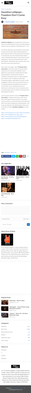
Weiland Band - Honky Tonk (22, 177)
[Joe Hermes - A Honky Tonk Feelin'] (8, 170)
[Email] (24, 156)
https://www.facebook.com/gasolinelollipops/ (14, 116)
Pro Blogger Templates (18, 388)
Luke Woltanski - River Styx (7, 194)
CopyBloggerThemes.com (15, 389)
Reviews (15, 334)
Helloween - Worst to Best (16, 300)
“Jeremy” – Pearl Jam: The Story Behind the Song (18, 314)
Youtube (3, 355)
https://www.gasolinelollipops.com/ (11, 118)
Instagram (3, 358)
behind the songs (15, 337)
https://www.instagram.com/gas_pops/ (12, 114)
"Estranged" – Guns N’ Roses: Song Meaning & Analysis (19, 307)
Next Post (26, 219)
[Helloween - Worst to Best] (4, 302)
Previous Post (5, 219)
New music (14, 152)
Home (2, 9)
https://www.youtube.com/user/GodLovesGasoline (15, 112)
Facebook (3, 350)
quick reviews (15, 340)
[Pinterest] (20, 156)
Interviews (15, 326)
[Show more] (27, 156)
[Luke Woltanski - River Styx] (8, 187)
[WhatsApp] (17, 156)
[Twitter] (13, 156)
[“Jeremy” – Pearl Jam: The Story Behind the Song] (4, 315)
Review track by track (15, 332)
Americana (8, 9)
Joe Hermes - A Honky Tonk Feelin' (7, 177)
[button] (2, 2)
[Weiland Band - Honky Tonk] (23, 170)
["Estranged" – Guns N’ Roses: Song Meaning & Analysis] (4, 308)
